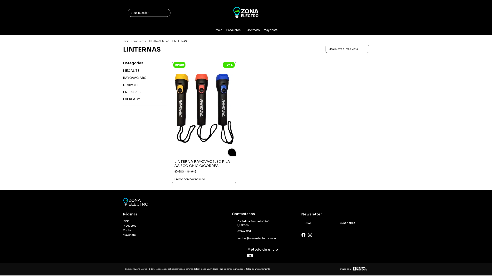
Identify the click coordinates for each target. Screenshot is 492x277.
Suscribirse (347, 223)
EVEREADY (131, 99)
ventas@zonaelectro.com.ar (257, 238)
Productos (233, 30)
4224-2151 (244, 231)
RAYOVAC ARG (135, 78)
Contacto (253, 30)
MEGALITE (131, 71)
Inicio (218, 30)
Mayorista (271, 30)
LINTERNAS (179, 41)
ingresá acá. (238, 269)
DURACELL (131, 85)
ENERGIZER (132, 92)
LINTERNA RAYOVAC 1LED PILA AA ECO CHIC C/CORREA (202, 163)
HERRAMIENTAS (160, 41)
